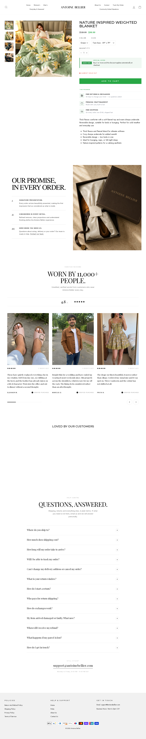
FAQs (52, 709)
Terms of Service (10, 716)
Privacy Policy (9, 713)
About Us (98, 5)
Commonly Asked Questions (109, 9)
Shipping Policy (10, 709)
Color (82, 38)
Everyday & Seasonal (37, 9)
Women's (37, 5)
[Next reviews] (136, 402)
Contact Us (54, 716)
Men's (45, 5)
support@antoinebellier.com (73, 665)
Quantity (84, 48)
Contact (106, 5)
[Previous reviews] (129, 402)
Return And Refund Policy (14, 705)
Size (93, 38)
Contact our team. (37, 234)
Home (28, 5)
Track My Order (118, 5)
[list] (73, 353)
